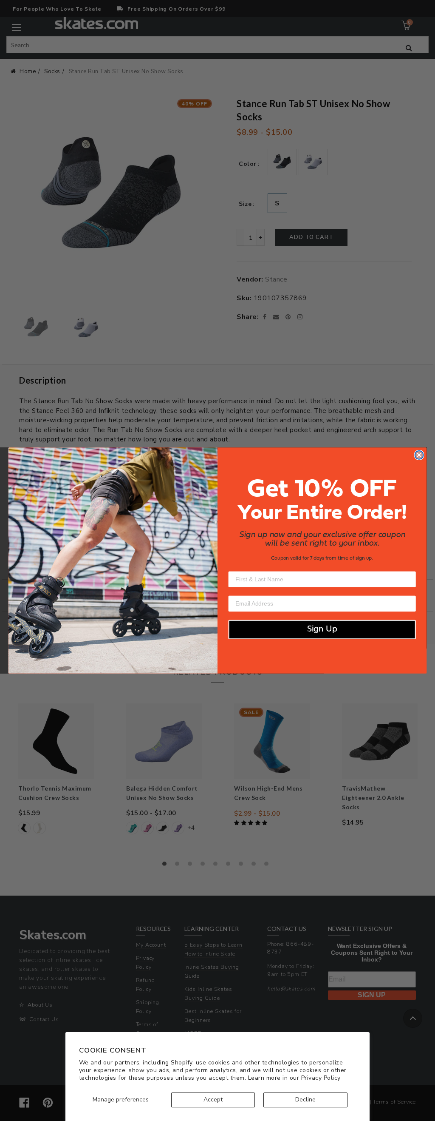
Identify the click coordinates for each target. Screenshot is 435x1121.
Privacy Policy (321, 1078)
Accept (213, 1099)
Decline (305, 1099)
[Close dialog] (419, 455)
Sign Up (322, 630)
